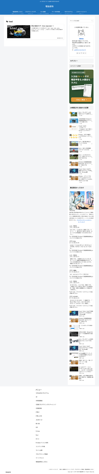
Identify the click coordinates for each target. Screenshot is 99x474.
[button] (92, 21)
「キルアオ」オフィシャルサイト (84, 220)
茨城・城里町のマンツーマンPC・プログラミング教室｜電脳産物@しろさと (77, 469)
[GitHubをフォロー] (81, 53)
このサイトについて (80, 50)
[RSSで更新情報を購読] (85, 53)
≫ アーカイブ (81, 222)
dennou (81, 38)
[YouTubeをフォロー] (79, 53)
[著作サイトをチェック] (77, 53)
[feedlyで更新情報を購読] (83, 53)
